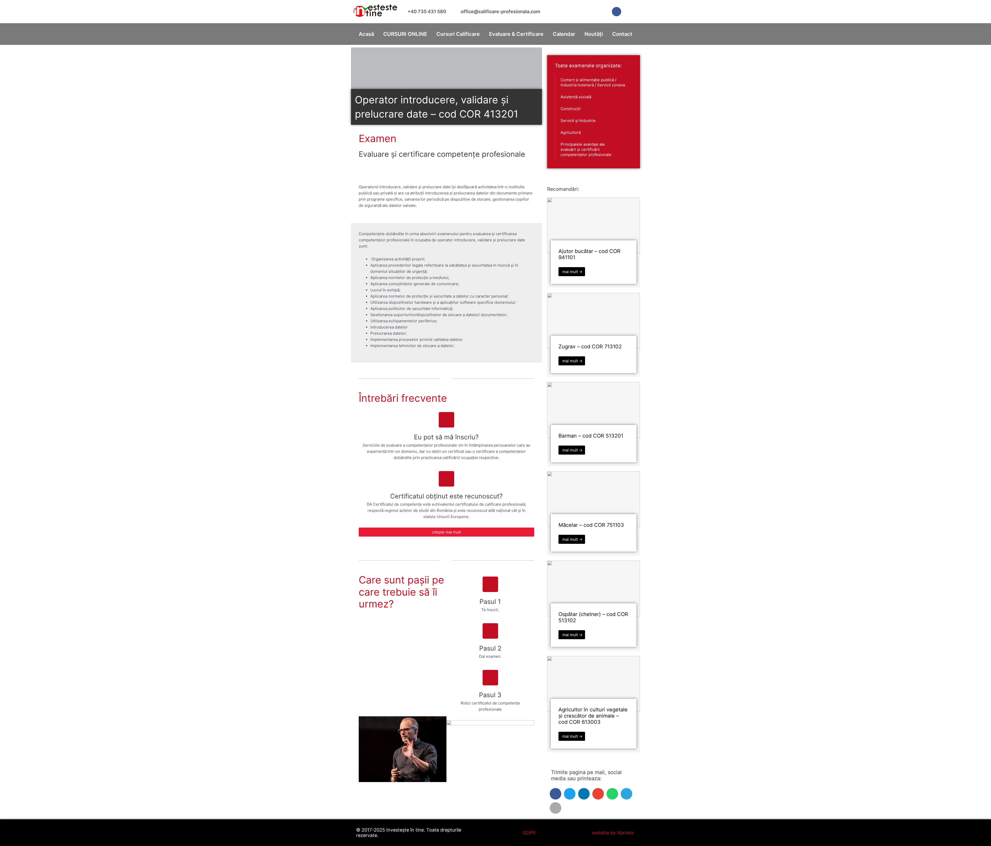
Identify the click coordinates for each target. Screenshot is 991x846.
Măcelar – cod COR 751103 (591, 525)
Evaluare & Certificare (516, 34)
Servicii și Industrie (578, 120)
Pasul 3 (490, 695)
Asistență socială (576, 96)
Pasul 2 (490, 648)
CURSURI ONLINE (405, 34)
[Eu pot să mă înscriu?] (446, 420)
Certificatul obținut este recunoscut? (446, 496)
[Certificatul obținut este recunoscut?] (446, 479)
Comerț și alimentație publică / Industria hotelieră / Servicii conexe (593, 82)
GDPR (529, 832)
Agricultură (571, 132)
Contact (622, 34)
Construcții (571, 108)
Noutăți (594, 34)
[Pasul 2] (490, 631)
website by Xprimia (613, 832)
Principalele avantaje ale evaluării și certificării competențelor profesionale (586, 149)
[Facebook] (616, 11)
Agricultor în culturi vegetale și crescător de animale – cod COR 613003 (593, 716)
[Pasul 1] (490, 584)
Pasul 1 (490, 601)
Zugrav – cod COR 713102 (590, 346)
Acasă (366, 34)
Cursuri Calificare (458, 34)
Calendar (564, 34)
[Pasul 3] (490, 677)
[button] (555, 794)
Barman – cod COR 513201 (590, 436)
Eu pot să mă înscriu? (446, 437)
